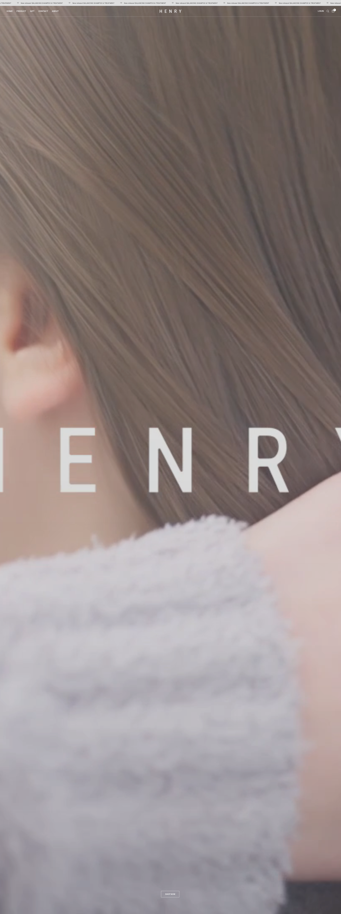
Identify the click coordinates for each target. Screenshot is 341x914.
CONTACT (43, 11)
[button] (170, 894)
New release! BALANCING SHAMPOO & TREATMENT (59, 3)
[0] (332, 11)
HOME (10, 11)
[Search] (327, 11)
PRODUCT (21, 11)
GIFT (32, 11)
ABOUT (55, 11)
